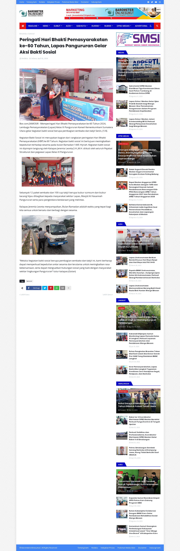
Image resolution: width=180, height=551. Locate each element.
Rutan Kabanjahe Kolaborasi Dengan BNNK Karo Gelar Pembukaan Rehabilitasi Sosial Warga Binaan (143, 514)
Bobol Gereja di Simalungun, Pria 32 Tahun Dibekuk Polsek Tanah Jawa (137, 405)
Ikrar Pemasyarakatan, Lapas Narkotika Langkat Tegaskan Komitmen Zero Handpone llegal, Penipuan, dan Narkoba (144, 370)
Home (22, 2)
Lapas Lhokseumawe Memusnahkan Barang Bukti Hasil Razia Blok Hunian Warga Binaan (144, 288)
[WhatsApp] (56, 288)
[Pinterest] (50, 288)
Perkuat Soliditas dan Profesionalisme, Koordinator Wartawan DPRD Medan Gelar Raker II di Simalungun (143, 436)
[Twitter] (44, 288)
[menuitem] (23, 26)
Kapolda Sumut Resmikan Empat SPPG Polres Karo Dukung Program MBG (144, 500)
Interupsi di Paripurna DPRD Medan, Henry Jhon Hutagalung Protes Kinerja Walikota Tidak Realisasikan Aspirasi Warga (137, 154)
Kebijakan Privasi (53, 2)
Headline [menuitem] (32, 26)
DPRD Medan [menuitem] (123, 26)
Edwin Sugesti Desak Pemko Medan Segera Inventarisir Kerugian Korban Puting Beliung (143, 171)
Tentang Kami (31, 2)
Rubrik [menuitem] (107, 26)
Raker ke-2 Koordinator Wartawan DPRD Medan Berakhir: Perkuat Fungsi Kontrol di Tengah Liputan (144, 421)
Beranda (23, 33)
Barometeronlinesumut (30, 548)
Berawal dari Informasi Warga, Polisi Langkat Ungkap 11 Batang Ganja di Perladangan (137, 320)
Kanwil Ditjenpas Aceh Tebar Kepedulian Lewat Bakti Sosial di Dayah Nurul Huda (135, 244)
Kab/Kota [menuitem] (81, 26)
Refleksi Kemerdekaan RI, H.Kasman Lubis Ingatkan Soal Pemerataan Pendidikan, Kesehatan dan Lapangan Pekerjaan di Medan (143, 210)
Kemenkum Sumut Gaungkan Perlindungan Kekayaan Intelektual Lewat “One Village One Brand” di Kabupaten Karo (143, 530)
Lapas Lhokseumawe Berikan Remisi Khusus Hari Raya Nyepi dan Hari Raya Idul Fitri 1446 (143, 260)
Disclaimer (85, 2)
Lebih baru (25, 294)
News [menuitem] (45, 26)
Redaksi (42, 2)
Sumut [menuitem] (57, 26)
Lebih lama (107, 294)
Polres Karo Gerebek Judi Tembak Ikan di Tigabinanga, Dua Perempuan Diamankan (138, 484)
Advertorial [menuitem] (141, 26)
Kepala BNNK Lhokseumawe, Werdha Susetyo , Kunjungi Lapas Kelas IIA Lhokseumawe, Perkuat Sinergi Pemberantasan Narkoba (144, 274)
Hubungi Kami (96, 2)
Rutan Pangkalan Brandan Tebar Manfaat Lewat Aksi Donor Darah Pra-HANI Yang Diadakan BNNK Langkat (144, 355)
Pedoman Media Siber (70, 2)
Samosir (31, 33)
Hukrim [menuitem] (95, 26)
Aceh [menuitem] (68, 26)
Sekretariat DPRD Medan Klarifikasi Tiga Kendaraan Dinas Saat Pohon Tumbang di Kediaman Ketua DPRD (144, 89)
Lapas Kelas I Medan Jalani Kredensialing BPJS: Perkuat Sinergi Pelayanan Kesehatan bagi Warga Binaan (143, 123)
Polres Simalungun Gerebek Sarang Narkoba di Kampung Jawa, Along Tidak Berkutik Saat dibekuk (144, 451)
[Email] (62, 288)
